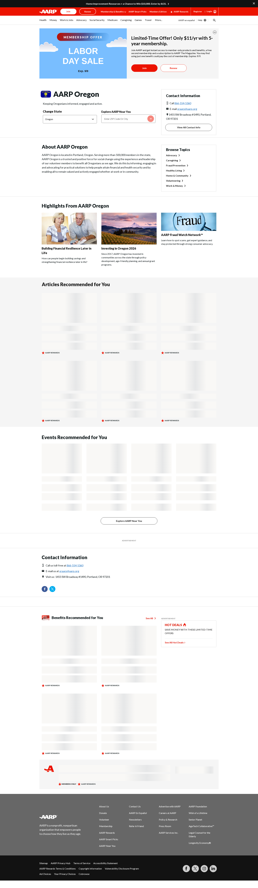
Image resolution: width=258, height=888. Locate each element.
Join (144, 68)
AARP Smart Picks (137, 11)
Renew (173, 68)
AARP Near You (107, 845)
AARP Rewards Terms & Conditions (57, 868)
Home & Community (177, 175)
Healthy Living (174, 170)
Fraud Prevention (175, 165)
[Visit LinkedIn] (213, 868)
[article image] (69, 243)
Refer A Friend (136, 826)
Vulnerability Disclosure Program (122, 868)
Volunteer (104, 819)
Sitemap (43, 863)
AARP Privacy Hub (60, 863)
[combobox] (128, 119)
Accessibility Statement (105, 863)
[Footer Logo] (60, 817)
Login (209, 11)
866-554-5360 (182, 103)
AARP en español (186, 20)
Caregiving (172, 160)
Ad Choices (45, 873)
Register (198, 11)
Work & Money (174, 185)
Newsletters (135, 819)
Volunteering (173, 180)
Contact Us (135, 806)
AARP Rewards (181, 11)
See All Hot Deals (174, 642)
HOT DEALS (173, 625)
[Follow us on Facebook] (45, 589)
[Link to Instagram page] (204, 868)
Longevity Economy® (200, 842)
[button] (214, 20)
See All (149, 618)
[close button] (214, 32)
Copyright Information (90, 868)
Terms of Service (81, 863)
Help (200, 20)
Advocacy (171, 155)
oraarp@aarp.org (187, 109)
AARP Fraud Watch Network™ (182, 235)
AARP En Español (138, 813)
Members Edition (158, 11)
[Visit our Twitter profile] (52, 589)
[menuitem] (43, 21)
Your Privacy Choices (65, 873)
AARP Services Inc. (168, 832)
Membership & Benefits (112, 11)
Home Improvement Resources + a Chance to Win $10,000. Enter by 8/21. (126, 3)
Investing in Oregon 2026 (118, 248)
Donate (103, 813)
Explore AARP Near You (116, 111)
